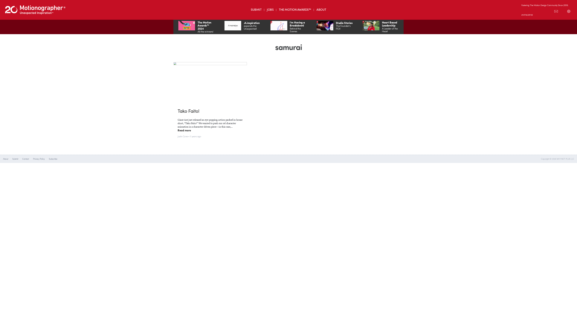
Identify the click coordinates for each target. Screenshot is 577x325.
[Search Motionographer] (562, 10)
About (5, 159)
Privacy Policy (39, 159)
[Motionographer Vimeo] (537, 10)
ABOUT (321, 9)
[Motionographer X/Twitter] (550, 10)
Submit (15, 159)
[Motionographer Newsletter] (556, 10)
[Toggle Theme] (568, 10)
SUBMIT (256, 9)
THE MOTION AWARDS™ (295, 9)
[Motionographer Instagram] (524, 10)
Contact (25, 159)
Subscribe (53, 159)
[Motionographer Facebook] (543, 10)
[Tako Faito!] (210, 83)
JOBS (270, 9)
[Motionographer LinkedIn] (531, 10)
